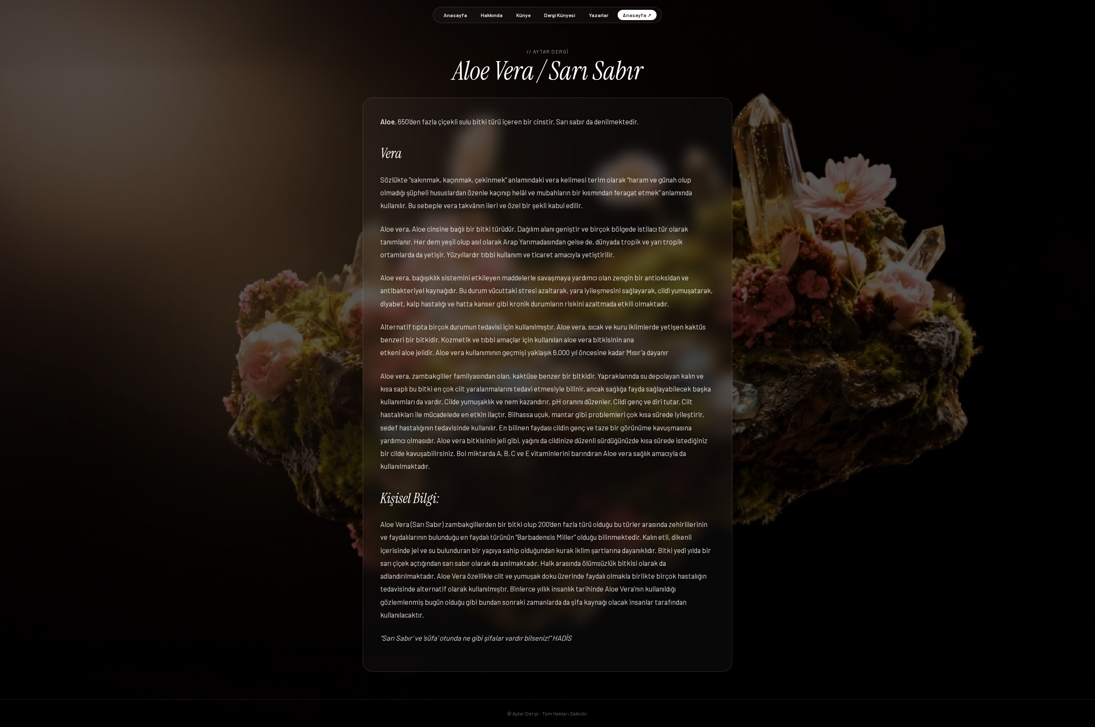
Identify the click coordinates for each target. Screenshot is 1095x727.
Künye (523, 15)
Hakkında (492, 15)
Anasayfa (455, 15)
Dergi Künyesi (559, 15)
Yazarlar (598, 15)
